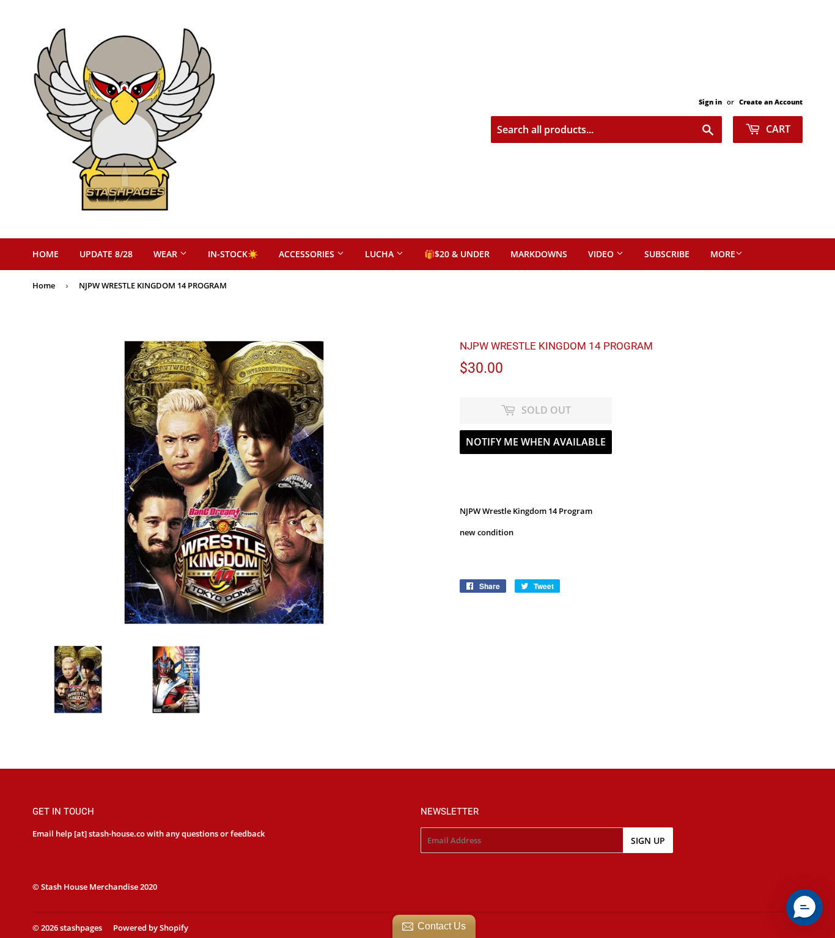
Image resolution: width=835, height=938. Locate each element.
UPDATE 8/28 (106, 254)
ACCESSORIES (308, 254)
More (722, 254)
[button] (804, 907)
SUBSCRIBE (667, 254)
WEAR (166, 254)
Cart (776, 129)
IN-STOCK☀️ (233, 254)
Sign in (710, 101)
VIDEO (602, 254)
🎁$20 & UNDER (457, 254)
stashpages (81, 927)
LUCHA (380, 254)
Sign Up (648, 840)
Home (43, 285)
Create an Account (771, 101)
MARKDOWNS (538, 254)
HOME (45, 254)
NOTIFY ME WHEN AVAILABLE (536, 442)
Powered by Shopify (150, 927)
